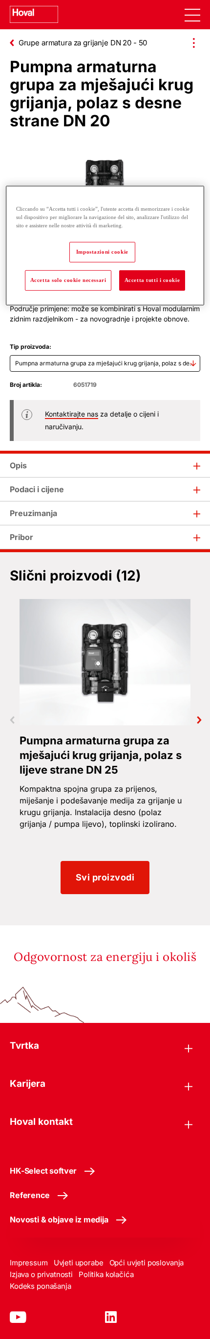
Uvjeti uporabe (79, 1262)
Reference (30, 1195)
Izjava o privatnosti (41, 1274)
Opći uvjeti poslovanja (146, 1262)
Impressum (29, 1262)
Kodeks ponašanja (40, 1286)
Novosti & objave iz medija (59, 1219)
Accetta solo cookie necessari (68, 280)
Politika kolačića (106, 1274)
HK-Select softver (43, 1171)
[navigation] (192, 14)
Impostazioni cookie (102, 252)
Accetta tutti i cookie (152, 280)
